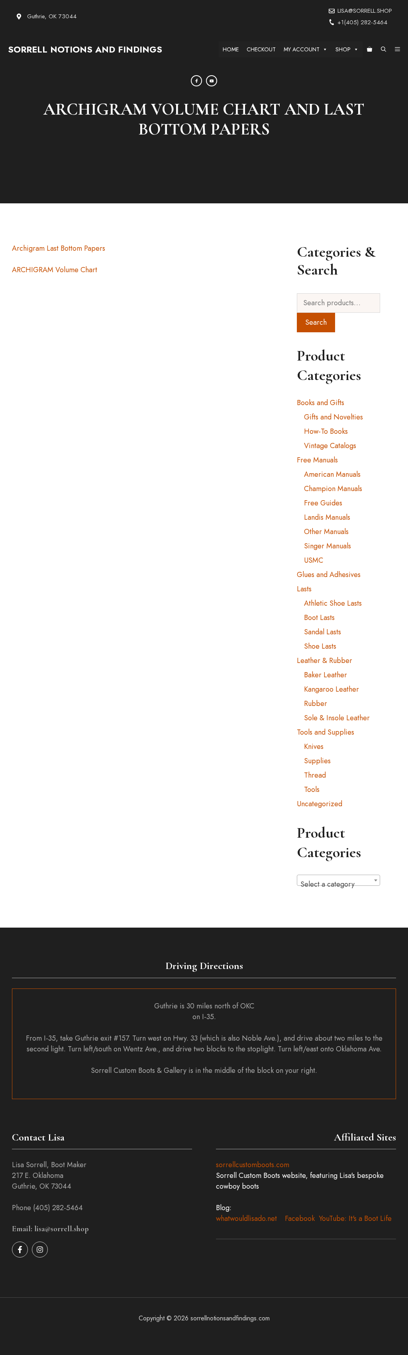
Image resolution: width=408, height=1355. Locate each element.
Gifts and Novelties (333, 417)
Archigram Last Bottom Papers (58, 248)
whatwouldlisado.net (246, 1218)
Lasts (304, 589)
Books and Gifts (320, 403)
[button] (383, 49)
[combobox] (338, 880)
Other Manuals (326, 531)
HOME (231, 49)
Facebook (300, 1218)
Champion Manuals (333, 489)
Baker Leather (325, 675)
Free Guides (323, 503)
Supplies (317, 761)
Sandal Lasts (322, 632)
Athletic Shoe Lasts (333, 603)
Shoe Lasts (320, 646)
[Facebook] (196, 80)
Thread (315, 775)
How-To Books (326, 431)
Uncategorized (319, 804)
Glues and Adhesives (329, 574)
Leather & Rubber (324, 660)
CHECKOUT (261, 49)
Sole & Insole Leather (337, 718)
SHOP (343, 49)
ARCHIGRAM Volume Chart (54, 270)
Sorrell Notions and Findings (85, 49)
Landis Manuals (327, 517)
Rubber (315, 703)
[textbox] (338, 884)
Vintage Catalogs (330, 446)
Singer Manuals (327, 546)
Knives (314, 746)
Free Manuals (317, 460)
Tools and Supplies (325, 732)
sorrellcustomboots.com (252, 1165)
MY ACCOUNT (302, 49)
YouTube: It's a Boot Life (355, 1218)
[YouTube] (211, 80)
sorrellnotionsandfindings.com (230, 1318)
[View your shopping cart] (370, 49)
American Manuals (332, 474)
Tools (312, 789)
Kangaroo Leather (331, 689)
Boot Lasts (319, 617)
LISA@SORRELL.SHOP (364, 10)
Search (316, 322)
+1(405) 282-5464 (362, 22)
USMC (313, 560)
